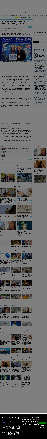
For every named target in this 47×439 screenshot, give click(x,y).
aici (7, 431)
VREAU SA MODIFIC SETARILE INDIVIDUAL (42, 426)
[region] (23, 426)
